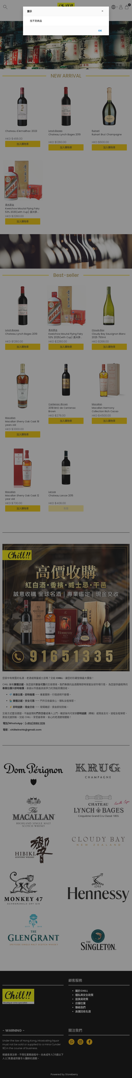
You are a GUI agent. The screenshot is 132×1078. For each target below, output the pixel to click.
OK (100, 30)
